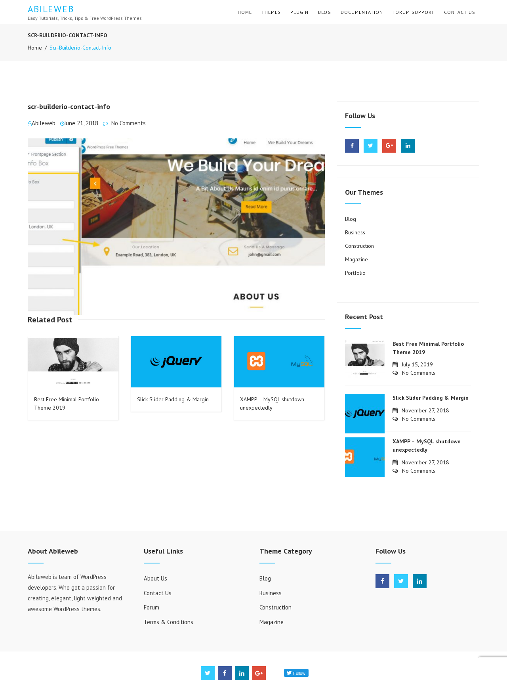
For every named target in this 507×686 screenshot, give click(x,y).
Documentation (362, 12)
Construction (359, 245)
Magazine (356, 259)
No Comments (128, 123)
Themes (271, 12)
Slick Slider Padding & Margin (173, 399)
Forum (151, 607)
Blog (324, 12)
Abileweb (51, 9)
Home (245, 12)
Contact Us (459, 12)
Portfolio (355, 272)
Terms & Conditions (168, 622)
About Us (155, 578)
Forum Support (414, 12)
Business (355, 232)
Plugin (299, 12)
